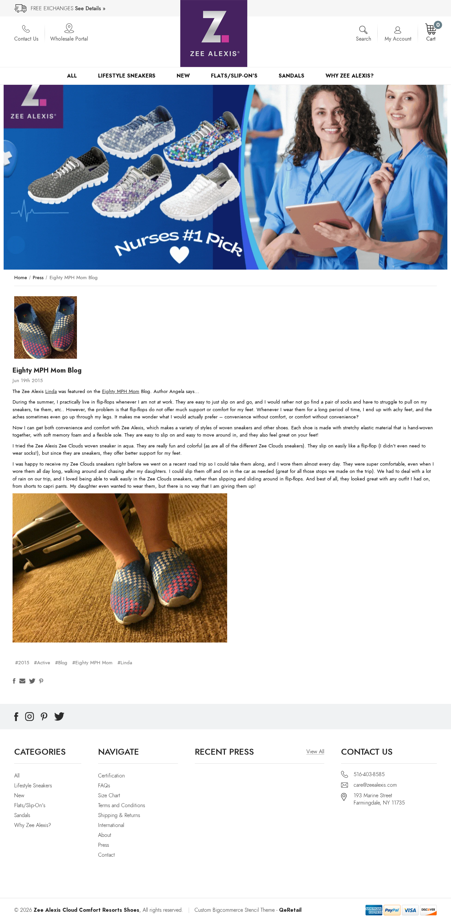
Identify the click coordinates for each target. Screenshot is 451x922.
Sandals (291, 76)
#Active (42, 662)
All (72, 76)
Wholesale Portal (69, 39)
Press (103, 845)
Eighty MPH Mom (120, 391)
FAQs (104, 785)
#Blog (61, 662)
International (111, 825)
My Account (398, 39)
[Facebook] (14, 681)
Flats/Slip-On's (234, 76)
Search (363, 39)
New (183, 76)
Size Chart (109, 795)
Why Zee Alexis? (350, 76)
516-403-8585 (369, 774)
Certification (111, 775)
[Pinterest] (41, 681)
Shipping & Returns (119, 815)
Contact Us (26, 39)
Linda (51, 391)
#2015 (22, 662)
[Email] (22, 681)
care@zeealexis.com (375, 785)
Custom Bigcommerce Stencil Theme (234, 910)
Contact (106, 855)
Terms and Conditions (121, 805)
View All (315, 751)
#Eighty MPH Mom (92, 662)
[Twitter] (32, 681)
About (104, 835)
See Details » (90, 8)
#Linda (125, 662)
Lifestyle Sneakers (127, 76)
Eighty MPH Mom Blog (47, 370)
